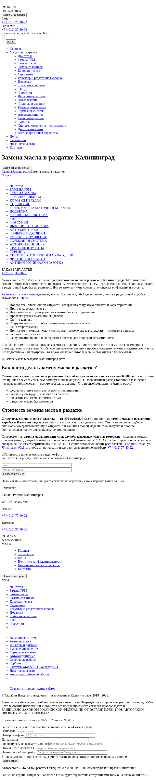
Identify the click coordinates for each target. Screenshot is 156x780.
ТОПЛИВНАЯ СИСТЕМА (29, 215)
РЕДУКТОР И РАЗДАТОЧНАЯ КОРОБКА (40, 207)
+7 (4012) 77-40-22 (120, 447)
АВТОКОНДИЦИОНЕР (27, 244)
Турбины (16, 663)
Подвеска (24, 81)
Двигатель (25, 56)
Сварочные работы (31, 118)
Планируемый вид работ (19, 752)
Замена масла (27, 63)
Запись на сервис (14, 14)
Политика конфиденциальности (40, 561)
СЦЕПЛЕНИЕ (20, 204)
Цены (14, 136)
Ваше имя (9, 731)
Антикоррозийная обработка (38, 133)
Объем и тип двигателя (18, 748)
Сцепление (25, 74)
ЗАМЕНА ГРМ (20, 189)
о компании (18, 140)
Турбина (24, 122)
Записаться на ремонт (17, 167)
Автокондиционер (30, 114)
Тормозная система (31, 111)
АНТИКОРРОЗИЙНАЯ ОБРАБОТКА (36, 262)
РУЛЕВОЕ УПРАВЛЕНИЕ (28, 237)
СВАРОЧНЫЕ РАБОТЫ (27, 248)
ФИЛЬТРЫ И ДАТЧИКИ (27, 233)
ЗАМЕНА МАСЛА (23, 193)
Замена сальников (30, 67)
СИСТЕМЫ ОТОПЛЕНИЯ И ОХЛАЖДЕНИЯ (43, 255)
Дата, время (10, 739)
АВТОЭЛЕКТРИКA (24, 229)
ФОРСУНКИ (19, 222)
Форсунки (25, 92)
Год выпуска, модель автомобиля (25, 743)
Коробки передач (29, 70)
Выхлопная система (32, 96)
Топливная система (31, 85)
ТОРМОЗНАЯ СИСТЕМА (28, 240)
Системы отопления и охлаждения (42, 125)
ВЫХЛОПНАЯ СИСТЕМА (29, 226)
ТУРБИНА (17, 251)
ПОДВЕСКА (19, 211)
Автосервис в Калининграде (21, 294)
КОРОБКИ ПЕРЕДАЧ (25, 200)
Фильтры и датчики (31, 103)
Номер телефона (13, 735)
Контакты (16, 147)
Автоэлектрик (28, 100)
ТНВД (22, 89)
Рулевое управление (32, 107)
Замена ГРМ (26, 59)
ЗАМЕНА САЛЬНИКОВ (27, 197)
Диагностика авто (30, 129)
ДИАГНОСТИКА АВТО (27, 259)
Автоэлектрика (20, 641)
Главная (15, 48)
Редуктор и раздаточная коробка (40, 78)
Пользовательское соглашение (39, 565)
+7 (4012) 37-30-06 (14, 273)
